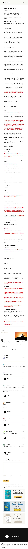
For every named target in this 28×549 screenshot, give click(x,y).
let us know (21, 86)
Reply (23, 357)
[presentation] (7, 336)
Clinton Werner (9, 10)
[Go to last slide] (2, 340)
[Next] (26, 340)
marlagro (7, 418)
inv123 (8, 378)
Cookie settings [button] (3, 547)
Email (12, 475)
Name (4, 475)
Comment (5, 463)
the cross (19, 56)
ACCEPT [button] (7, 547)
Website (20, 475)
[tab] (12, 349)
